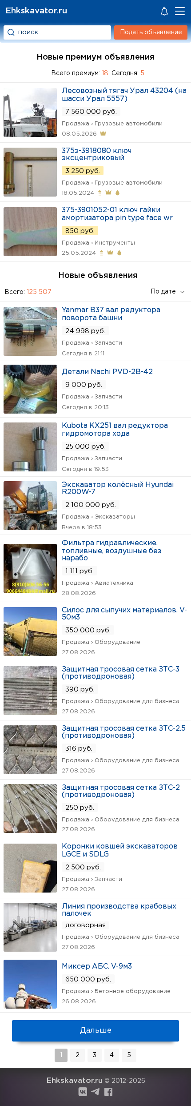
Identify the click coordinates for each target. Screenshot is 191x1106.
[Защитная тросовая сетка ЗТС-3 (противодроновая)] (30, 712)
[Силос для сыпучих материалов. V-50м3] (30, 653)
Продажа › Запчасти (92, 343)
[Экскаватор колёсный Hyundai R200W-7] (30, 527)
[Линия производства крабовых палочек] (30, 948)
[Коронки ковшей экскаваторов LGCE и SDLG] (30, 889)
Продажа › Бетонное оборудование (116, 991)
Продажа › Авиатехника (97, 583)
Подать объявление (151, 32)
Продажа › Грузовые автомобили (112, 123)
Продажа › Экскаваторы (98, 517)
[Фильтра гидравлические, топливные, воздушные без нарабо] (30, 589)
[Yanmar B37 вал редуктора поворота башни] (30, 352)
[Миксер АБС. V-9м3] (30, 1005)
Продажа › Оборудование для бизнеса (120, 701)
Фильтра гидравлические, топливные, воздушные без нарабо (111, 551)
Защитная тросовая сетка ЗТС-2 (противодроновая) (121, 791)
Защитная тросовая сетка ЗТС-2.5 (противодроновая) (124, 732)
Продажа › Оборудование (101, 642)
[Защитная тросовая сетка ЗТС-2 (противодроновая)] (30, 830)
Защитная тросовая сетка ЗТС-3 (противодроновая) (120, 673)
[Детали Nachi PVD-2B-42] (30, 410)
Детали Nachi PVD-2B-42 (107, 372)
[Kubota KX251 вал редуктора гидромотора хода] (30, 468)
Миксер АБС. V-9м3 (97, 966)
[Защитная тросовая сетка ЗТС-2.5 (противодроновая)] (30, 771)
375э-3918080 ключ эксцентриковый (96, 154)
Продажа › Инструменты (98, 243)
